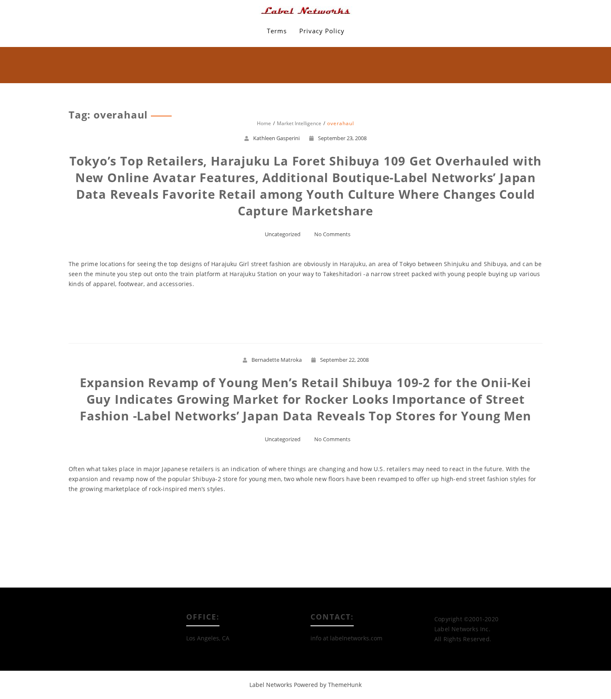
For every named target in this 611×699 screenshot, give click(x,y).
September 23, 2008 (342, 138)
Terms (277, 31)
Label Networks (270, 685)
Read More (305, 314)
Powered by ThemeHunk (328, 685)
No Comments (332, 234)
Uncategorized (283, 234)
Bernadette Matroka (276, 359)
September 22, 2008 (344, 359)
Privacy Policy (322, 31)
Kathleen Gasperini (276, 138)
